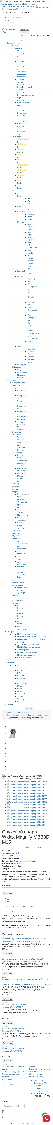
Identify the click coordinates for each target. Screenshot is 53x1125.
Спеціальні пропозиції (37, 1071)
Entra (30, 219)
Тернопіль (21, 693)
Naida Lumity (30, 251)
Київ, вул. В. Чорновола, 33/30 (41, 1081)
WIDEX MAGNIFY (19, 927)
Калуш (20, 670)
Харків (20, 696)
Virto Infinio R (31, 238)
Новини (10, 704)
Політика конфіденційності (13, 1071)
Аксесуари (11, 380)
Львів (19, 680)
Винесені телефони (21, 518)
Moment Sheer (31, 352)
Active (30, 281)
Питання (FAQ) (8, 1084)
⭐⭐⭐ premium (21, 150)
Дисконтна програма (10, 1074)
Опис (6, 906)
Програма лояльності (26, 654)
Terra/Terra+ (33, 247)
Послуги (10, 631)
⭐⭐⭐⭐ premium (21, 145)
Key (29, 273)
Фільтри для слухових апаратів (21, 570)
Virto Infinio (30, 243)
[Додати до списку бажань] (3, 977)
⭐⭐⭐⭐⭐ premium (22, 140)
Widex (19, 346)
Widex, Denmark (19, 853)
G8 (29, 198)
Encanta (31, 214)
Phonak (20, 221)
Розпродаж (21, 364)
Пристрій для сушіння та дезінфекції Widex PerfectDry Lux (26, 984)
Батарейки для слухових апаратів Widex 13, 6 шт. (23, 941)
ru (13, 25)
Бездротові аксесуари (16, 433)
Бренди (31, 1066)
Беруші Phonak (20, 606)
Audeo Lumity (30, 262)
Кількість (6, 885)
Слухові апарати (14, 43)
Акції (9, 660)
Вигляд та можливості (17, 46)
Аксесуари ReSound (21, 469)
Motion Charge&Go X (33, 332)
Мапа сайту (7, 1079)
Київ (19, 673)
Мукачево (21, 686)
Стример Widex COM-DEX (13, 1007)
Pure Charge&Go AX (32, 318)
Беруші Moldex (20, 622)
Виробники (16, 190)
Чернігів (20, 699)
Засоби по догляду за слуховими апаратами (16, 534)
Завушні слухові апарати (20, 82)
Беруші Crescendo (21, 612)
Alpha (30, 216)
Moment (31, 356)
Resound (21, 271)
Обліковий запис (35, 1074)
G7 (29, 201)
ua (13, 22)
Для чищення (21, 552)
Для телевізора (21, 446)
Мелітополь (22, 683)
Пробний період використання (30, 647)
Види (19, 369)
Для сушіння (20, 557)
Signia (19, 276)
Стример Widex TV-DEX (12, 1051)
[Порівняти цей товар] (6, 977)
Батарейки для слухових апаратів (18, 385)
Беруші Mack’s (20, 617)
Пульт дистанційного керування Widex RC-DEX (21, 961)
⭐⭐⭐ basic (20, 176)
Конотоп (20, 675)
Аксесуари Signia (21, 464)
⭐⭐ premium (21, 155)
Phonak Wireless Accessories (22, 458)
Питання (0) (9, 911)
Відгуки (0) (34, 906)
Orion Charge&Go (32, 337)
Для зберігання (21, 547)
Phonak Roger (20, 451)
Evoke (30, 361)
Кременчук (21, 678)
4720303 (7, 6)
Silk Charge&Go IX (32, 286)
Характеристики (19, 906)
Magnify (31, 359)
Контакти (11, 662)
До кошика (7, 893)
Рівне (19, 688)
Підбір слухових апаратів (27, 634)
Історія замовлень (36, 1076)
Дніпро (20, 665)
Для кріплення (21, 562)
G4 (29, 203)
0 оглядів (26, 847)
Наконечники (22, 514)
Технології (16, 136)
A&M (19, 206)
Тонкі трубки (20, 510)
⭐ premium (21, 160)
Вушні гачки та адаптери (21, 525)
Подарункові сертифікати (39, 1068)
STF (29, 209)
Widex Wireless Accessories (22, 439)
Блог (4, 1081)
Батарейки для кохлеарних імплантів (22, 415)
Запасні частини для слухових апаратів (17, 487)
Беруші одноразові (22, 627)
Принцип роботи (21, 376)
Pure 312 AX (30, 325)
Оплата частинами (25, 657)
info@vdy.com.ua (41, 1090)
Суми (19, 691)
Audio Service (20, 194)
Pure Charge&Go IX (32, 310)
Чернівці (20, 701)
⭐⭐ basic (19, 181)
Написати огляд (37, 847)
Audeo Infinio (30, 233)
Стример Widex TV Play (12, 1031)
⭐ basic (19, 186)
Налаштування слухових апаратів (31, 636)
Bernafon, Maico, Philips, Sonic (21, 477)
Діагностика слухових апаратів (30, 644)
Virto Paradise (31, 267)
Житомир (21, 667)
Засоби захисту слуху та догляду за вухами (18, 599)
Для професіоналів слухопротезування (20, 582)
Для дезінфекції (22, 542)
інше (19, 577)
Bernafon (21, 211)
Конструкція (22, 372)
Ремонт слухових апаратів (28, 652)
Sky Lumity (30, 256)
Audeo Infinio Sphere (31, 227)
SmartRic (31, 349)
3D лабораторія (24, 649)
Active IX (31, 279)
